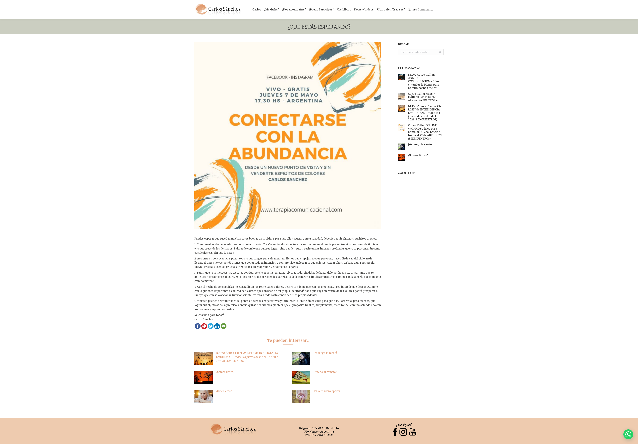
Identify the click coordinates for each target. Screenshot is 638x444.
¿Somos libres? (225, 372)
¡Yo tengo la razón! (325, 352)
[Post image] (203, 358)
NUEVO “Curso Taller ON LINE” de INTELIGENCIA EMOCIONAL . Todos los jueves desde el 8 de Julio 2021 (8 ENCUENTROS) (247, 357)
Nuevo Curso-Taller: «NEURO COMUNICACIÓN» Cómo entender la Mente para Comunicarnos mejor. (424, 81)
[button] (628, 434)
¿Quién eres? (224, 391)
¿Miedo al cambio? (325, 372)
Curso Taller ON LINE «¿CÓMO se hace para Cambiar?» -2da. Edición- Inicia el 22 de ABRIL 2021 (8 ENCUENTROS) (425, 132)
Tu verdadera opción (327, 391)
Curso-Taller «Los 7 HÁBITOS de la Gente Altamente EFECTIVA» (423, 97)
